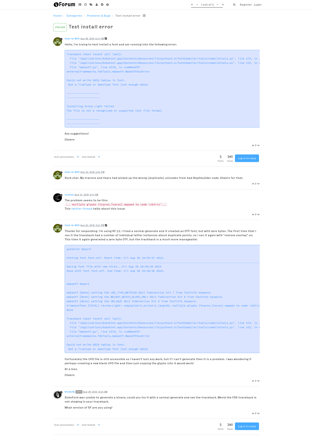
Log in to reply (247, 158)
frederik (70, 391)
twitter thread (81, 208)
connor (69, 194)
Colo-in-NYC (72, 38)
